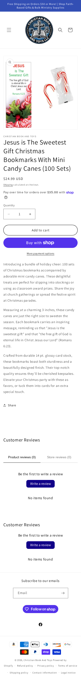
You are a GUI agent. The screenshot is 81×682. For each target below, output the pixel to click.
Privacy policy (45, 665)
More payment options (40, 253)
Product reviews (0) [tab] (22, 457)
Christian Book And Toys (38, 660)
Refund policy (25, 665)
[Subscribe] (63, 593)
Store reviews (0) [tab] (59, 457)
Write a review (40, 483)
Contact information (44, 672)
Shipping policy (19, 672)
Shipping (8, 184)
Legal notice (68, 672)
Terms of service (67, 665)
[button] (9, 30)
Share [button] (12, 405)
